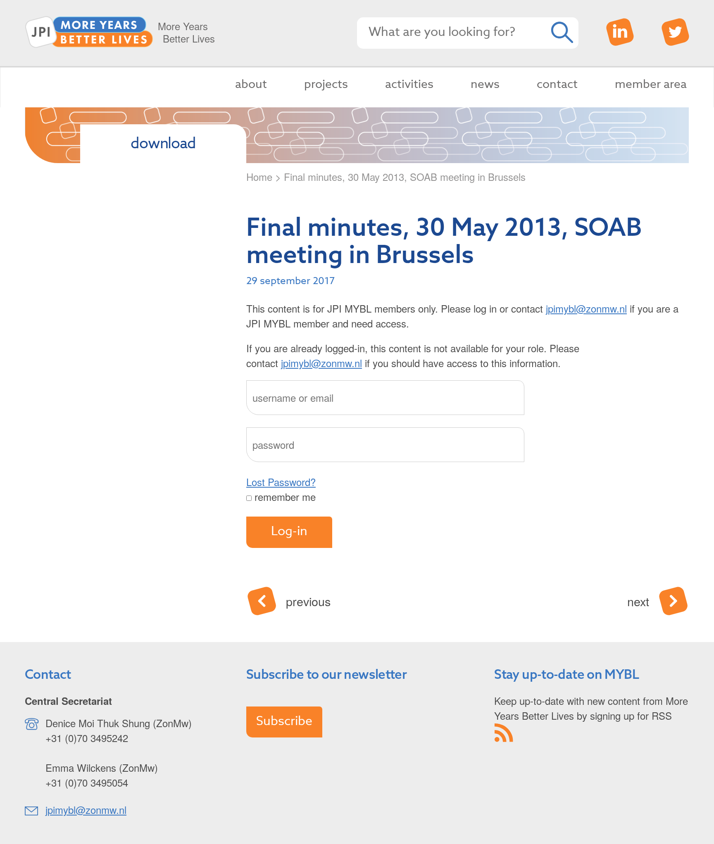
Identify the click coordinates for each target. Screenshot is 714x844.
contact (557, 84)
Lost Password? (281, 481)
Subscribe (284, 721)
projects (326, 84)
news (485, 84)
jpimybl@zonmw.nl (586, 308)
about (251, 84)
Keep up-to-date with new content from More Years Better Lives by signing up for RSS (591, 708)
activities (409, 84)
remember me (284, 496)
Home (259, 176)
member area (651, 84)
